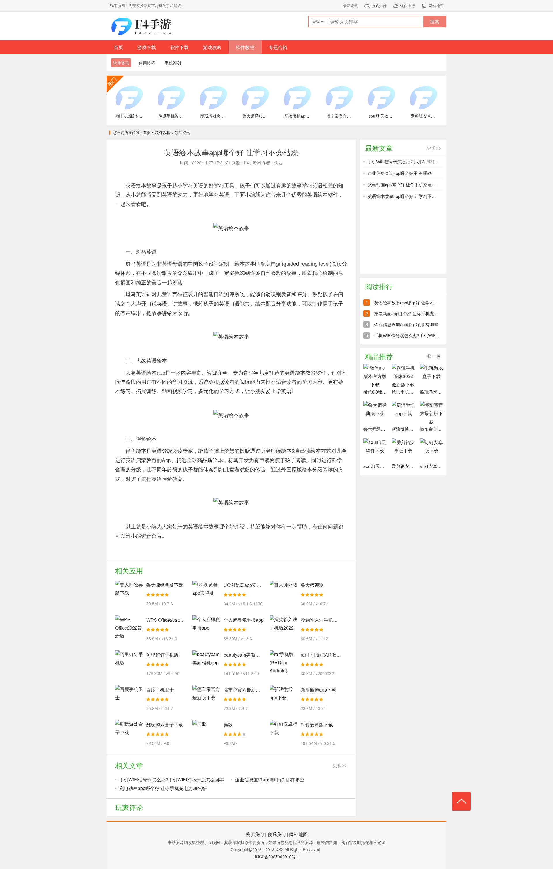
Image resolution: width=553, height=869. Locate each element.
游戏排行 (379, 5)
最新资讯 (350, 5)
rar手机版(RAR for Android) (329, 654)
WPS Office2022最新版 (170, 620)
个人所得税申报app (244, 620)
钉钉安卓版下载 (317, 724)
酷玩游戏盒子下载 (164, 724)
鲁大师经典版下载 (164, 585)
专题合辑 (278, 47)
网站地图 (436, 5)
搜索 (434, 21)
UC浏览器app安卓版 (245, 585)
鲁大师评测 (312, 585)
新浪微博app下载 (318, 689)
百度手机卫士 (160, 689)
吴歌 (228, 724)
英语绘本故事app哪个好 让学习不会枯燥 (406, 196)
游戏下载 (146, 47)
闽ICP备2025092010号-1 (276, 856)
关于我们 (254, 834)
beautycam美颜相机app (248, 654)
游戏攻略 (212, 47)
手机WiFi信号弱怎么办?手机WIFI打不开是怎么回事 (171, 779)
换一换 (434, 356)
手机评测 (173, 63)
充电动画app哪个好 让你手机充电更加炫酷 (163, 788)
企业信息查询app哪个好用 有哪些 (269, 779)
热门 (115, 84)
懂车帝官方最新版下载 (247, 689)
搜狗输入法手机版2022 (324, 620)
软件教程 (245, 47)
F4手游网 (141, 25)
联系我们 (276, 834)
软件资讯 (182, 132)
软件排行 (407, 5)
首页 (118, 47)
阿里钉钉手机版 (162, 654)
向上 (461, 801)
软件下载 (179, 47)
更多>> (340, 765)
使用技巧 (147, 63)
